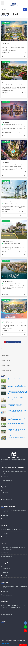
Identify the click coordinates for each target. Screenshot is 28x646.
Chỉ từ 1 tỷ (5, 172)
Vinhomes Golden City (5, 365)
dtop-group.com (23, 642)
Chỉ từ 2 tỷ (5, 211)
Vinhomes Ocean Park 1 (6, 358)
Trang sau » (17, 342)
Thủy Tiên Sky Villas (7, 241)
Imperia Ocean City (5, 355)
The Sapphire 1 (6, 162)
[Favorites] (25, 52)
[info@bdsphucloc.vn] (25, 627)
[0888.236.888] (25, 631)
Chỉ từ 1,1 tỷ (5, 53)
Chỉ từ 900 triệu (6, 132)
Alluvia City (3, 353)
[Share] (22, 52)
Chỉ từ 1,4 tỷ (5, 92)
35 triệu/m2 (5, 330)
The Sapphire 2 (6, 122)
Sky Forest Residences (8, 202)
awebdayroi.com (5, 643)
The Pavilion (5, 43)
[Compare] (20, 52)
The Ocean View (6, 321)
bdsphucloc (5, 215)
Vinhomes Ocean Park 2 (6, 360)
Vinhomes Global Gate (6, 368)
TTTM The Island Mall (8, 281)
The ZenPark (5, 83)
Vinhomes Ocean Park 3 (6, 363)
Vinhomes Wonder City (6, 370)
